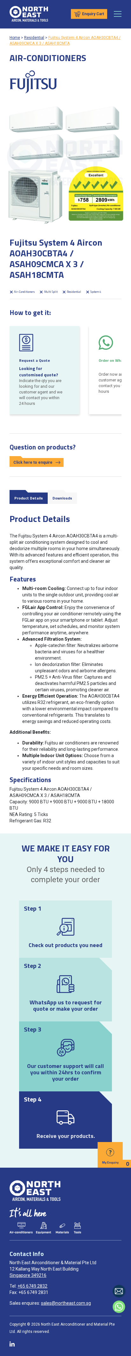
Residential (34, 37)
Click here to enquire (32, 462)
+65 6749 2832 (32, 1286)
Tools (77, 1228)
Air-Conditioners (24, 292)
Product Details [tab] (28, 498)
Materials (62, 1228)
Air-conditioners (21, 1228)
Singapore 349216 (28, 1275)
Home (15, 37)
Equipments (43, 1228)
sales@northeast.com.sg (66, 1303)
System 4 (95, 292)
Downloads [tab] (62, 498)
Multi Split (50, 292)
